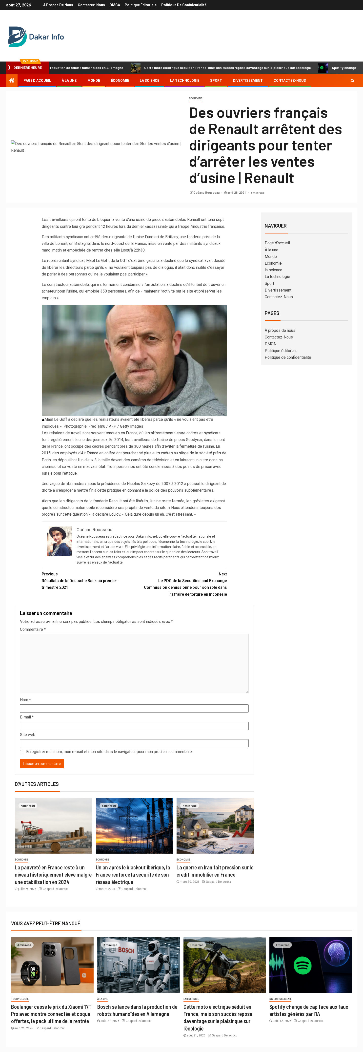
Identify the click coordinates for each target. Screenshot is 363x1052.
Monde (93, 81)
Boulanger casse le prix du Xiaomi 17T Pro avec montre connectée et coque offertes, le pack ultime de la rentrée (51, 1013)
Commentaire (33, 629)
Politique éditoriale (141, 5)
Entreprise (191, 999)
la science (149, 81)
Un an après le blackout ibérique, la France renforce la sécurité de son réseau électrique (133, 874)
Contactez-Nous (91, 5)
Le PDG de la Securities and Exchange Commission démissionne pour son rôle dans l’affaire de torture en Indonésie (185, 584)
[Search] (352, 80)
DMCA (115, 5)
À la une (69, 81)
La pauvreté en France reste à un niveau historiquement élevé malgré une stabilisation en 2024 (53, 874)
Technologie (20, 999)
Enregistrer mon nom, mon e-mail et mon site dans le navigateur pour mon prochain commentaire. (109, 751)
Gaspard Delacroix (55, 889)
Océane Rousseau (206, 192)
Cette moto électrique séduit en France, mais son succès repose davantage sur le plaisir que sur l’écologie (193, 67)
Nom (25, 699)
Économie (120, 81)
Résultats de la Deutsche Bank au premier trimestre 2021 (79, 581)
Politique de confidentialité (183, 5)
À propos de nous (58, 5)
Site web (27, 734)
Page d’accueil (37, 81)
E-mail (27, 717)
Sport (216, 81)
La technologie (184, 81)
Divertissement (248, 81)
